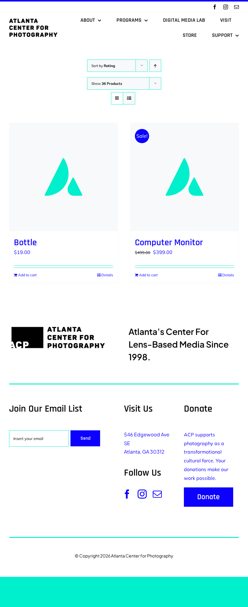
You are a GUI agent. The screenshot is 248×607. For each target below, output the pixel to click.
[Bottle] (63, 177)
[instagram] (225, 7)
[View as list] (129, 98)
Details (107, 275)
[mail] (236, 7)
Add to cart (27, 275)
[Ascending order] (155, 65)
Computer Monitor (169, 242)
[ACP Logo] (33, 21)
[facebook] (214, 7)
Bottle (25, 242)
